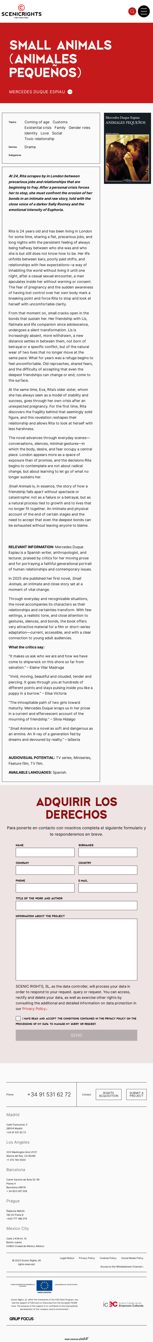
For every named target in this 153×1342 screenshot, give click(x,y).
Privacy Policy (34, 1009)
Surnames (85, 845)
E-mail (83, 880)
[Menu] (143, 11)
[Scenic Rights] (21, 11)
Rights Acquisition (109, 1094)
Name (20, 845)
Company (22, 863)
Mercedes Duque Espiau (37, 91)
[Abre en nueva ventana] (21, 1319)
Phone (20, 880)
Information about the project (40, 916)
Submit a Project (136, 1094)
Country (84, 863)
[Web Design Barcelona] (76, 1338)
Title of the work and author (39, 898)
